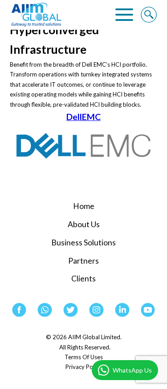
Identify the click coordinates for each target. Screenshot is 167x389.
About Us (84, 224)
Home (83, 206)
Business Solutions (83, 242)
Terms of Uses (84, 357)
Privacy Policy (83, 366)
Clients (83, 278)
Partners (83, 260)
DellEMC (83, 117)
